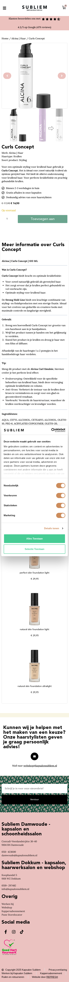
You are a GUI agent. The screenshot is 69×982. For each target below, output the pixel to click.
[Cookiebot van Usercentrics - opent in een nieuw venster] (51, 430)
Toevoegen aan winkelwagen (43, 220)
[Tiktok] (22, 932)
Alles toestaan (34, 538)
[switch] (60, 495)
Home (5, 38)
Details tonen (51, 528)
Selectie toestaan (34, 549)
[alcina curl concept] (34, 76)
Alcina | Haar (18, 38)
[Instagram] (14, 932)
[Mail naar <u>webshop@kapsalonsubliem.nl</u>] (34, 756)
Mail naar (34, 765)
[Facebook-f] (6, 932)
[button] (4, 8)
